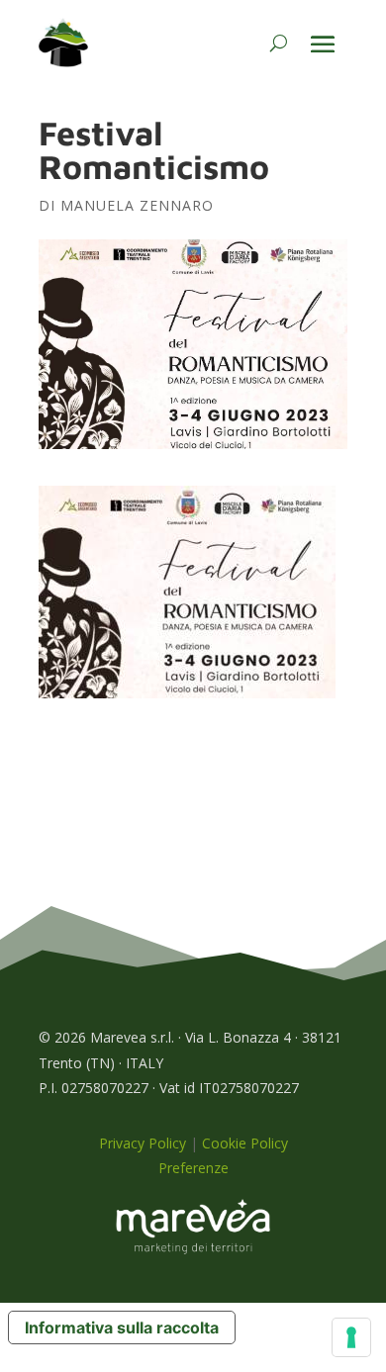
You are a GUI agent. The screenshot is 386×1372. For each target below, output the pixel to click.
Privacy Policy (142, 1143)
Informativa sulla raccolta (122, 1327)
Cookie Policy (245, 1143)
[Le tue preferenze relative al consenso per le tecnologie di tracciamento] (351, 1337)
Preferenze (193, 1167)
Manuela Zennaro (137, 205)
